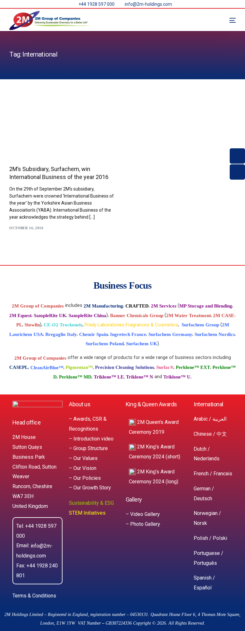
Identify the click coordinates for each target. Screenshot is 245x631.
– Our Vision (82, 468)
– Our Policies (85, 478)
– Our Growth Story (90, 488)
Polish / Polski (210, 538)
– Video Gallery (143, 514)
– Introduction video (91, 438)
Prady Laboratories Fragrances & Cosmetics (131, 325)
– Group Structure (88, 448)
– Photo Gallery (143, 524)
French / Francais (213, 474)
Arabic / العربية (210, 419)
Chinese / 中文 (210, 434)
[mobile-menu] (226, 20)
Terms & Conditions (34, 596)
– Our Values (83, 458)
